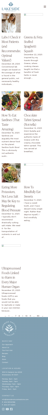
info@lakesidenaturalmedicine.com (15, 399)
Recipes (5, 353)
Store (4, 359)
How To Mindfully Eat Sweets (32, 191)
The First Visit (7, 350)
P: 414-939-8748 (8, 402)
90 (38, 316)
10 (26, 316)
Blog (3, 356)
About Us (5, 347)
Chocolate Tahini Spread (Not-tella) (32, 119)
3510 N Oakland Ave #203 (12, 372)
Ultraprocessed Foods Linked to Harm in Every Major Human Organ (11, 277)
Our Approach (7, 344)
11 (30, 316)
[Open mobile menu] (45, 7)
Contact (5, 362)
